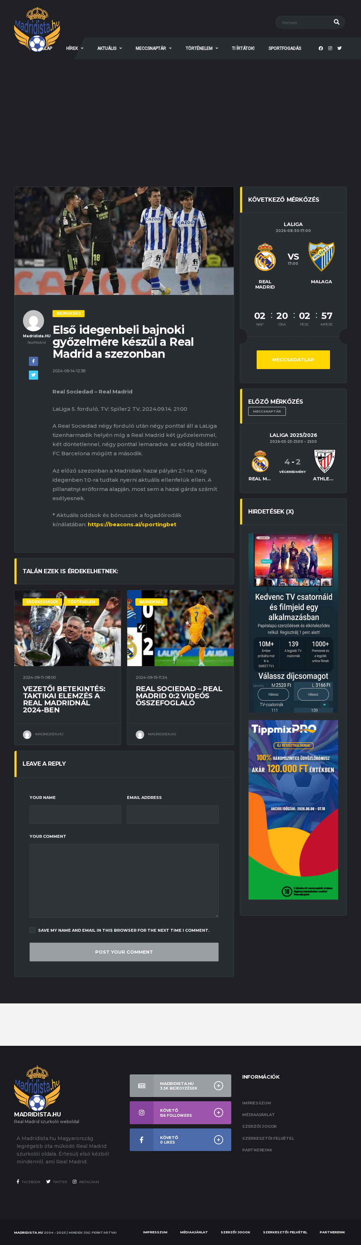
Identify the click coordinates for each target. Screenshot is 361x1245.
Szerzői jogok (259, 1126)
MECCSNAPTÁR (151, 48)
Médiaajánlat (258, 1114)
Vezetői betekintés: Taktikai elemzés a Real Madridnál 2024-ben (64, 699)
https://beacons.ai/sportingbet (132, 524)
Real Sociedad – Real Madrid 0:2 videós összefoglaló (179, 695)
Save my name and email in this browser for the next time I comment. (123, 930)
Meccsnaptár (267, 411)
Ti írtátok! (243, 48)
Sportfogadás (285, 48)
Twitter (59, 1182)
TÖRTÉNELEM (199, 48)
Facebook (31, 1182)
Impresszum (256, 1103)
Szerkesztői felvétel (268, 1138)
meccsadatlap (293, 359)
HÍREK (72, 48)
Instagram (88, 1182)
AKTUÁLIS (106, 48)
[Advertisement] (180, 112)
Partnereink (257, 1150)
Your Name (43, 797)
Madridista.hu (28, 1232)
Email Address (144, 797)
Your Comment (48, 836)
